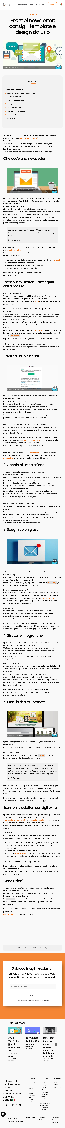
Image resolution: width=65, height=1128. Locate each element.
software (11, 899)
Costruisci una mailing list (14, 820)
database (14, 336)
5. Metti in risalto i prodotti (16, 111)
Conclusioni (11, 119)
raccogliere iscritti (36, 820)
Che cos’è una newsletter (15, 89)
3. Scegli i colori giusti (14, 104)
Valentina (20, 948)
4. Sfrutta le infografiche (15, 108)
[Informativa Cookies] (45, 1118)
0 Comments (13, 1059)
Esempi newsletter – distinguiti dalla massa (21, 93)
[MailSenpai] (6, 4)
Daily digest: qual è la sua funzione (32, 1041)
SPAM (36, 301)
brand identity (48, 598)
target (41, 755)
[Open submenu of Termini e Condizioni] (47, 1092)
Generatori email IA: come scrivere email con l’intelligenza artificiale (49, 1047)
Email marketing (32, 14)
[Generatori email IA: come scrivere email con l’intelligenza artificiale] (50, 1030)
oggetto (38, 330)
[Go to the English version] (61, 5)
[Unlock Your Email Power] (14, 1120)
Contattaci (8, 914)
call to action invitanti (33, 440)
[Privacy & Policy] (32, 1117)
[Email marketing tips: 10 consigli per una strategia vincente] (15, 1030)
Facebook (45, 619)
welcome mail (33, 452)
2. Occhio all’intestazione (15, 100)
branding (52, 583)
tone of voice (20, 853)
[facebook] (10, 1105)
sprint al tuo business (28, 138)
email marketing (14, 250)
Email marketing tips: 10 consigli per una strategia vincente (14, 1047)
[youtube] (16, 1105)
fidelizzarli (56, 260)
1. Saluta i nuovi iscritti (14, 97)
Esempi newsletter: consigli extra (18, 115)
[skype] (20, 1105)
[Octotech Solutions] (57, 1119)
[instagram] (13, 1105)
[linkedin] (6, 1105)
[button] (9, 1044)
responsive (8, 458)
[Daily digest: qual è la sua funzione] (32, 1030)
